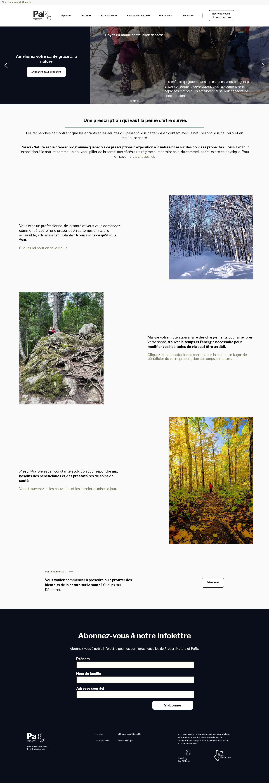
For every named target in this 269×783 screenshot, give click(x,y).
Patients (86, 15)
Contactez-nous (102, 741)
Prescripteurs (109, 15)
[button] (66, 15)
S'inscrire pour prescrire (46, 71)
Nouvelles (188, 15)
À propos (66, 15)
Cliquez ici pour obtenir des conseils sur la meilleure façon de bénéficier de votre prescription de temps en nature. (197, 357)
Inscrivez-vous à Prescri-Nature (221, 15)
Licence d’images (125, 741)
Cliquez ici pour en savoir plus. (43, 248)
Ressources (166, 15)
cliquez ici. (146, 156)
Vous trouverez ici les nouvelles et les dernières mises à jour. (68, 489)
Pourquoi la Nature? (138, 15)
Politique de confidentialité (129, 734)
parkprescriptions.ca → (21, 2)
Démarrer (213, 582)
